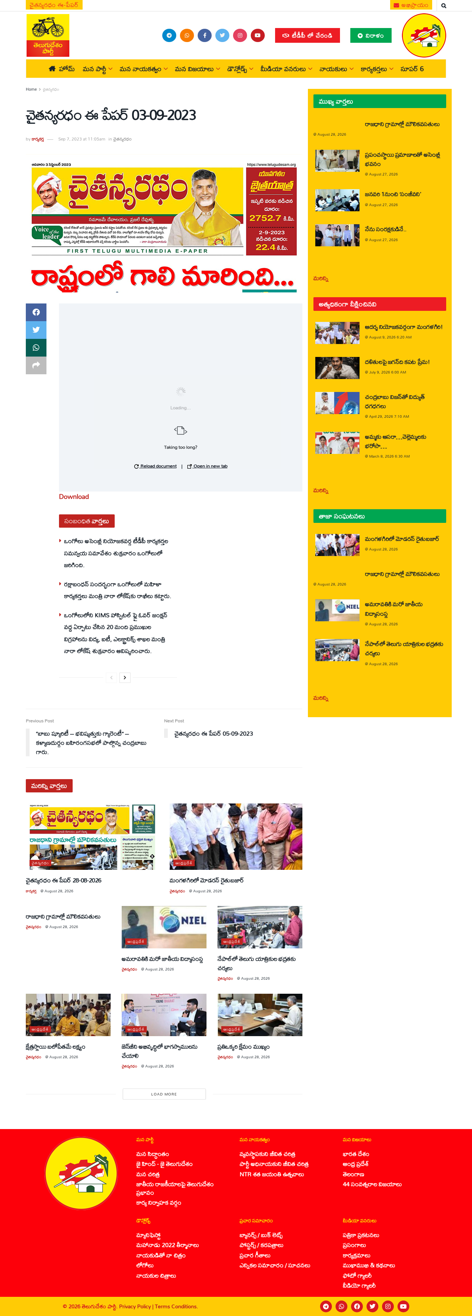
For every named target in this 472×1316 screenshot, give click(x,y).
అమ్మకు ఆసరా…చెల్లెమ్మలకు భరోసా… (395, 441)
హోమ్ (67, 68)
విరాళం (374, 35)
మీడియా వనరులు (283, 68)
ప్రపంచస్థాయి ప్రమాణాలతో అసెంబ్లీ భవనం (402, 159)
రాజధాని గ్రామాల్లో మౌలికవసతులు (63, 916)
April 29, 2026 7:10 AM (389, 416)
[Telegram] (326, 1306)
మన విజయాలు (194, 68)
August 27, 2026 (383, 174)
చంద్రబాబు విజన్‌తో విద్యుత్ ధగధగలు (394, 401)
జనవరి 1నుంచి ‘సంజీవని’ (393, 194)
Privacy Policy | (137, 1306)
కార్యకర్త (38, 138)
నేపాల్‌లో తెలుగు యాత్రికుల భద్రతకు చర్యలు (257, 963)
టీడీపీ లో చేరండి (311, 35)
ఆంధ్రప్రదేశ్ (184, 863)
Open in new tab (210, 466)
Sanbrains (456, 1306)
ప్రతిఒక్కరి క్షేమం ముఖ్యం (244, 1046)
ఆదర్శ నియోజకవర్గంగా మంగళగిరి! (404, 326)
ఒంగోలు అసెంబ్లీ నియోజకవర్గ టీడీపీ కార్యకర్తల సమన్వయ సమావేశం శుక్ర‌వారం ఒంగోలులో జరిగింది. (116, 553)
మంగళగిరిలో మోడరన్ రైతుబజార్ (207, 880)
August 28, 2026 (59, 891)
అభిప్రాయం (414, 5)
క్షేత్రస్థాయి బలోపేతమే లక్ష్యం (55, 1046)
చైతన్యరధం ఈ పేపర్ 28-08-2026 (63, 880)
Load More (164, 1094)
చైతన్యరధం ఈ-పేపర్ (54, 5)
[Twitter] (372, 1306)
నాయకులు (333, 68)
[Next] (125, 678)
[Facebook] (357, 1306)
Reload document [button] (158, 466)
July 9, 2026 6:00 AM (387, 372)
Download (74, 496)
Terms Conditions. (176, 1306)
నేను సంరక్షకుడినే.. (386, 229)
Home (31, 89)
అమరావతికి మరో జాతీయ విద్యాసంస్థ (162, 958)
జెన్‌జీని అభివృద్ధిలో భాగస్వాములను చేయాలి (160, 1051)
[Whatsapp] (341, 1306)
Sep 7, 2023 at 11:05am (81, 138)
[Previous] (111, 678)
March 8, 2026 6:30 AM (389, 456)
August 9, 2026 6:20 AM (390, 337)
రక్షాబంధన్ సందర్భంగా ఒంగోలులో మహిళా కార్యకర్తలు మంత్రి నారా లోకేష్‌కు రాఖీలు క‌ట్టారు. (117, 590)
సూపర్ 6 (412, 68)
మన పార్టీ (94, 68)
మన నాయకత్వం (141, 68)
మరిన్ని (321, 278)
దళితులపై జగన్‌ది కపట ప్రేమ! (397, 361)
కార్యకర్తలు (374, 68)
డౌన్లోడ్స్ (237, 68)
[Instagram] (388, 1306)
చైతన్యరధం (51, 89)
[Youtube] (403, 1306)
